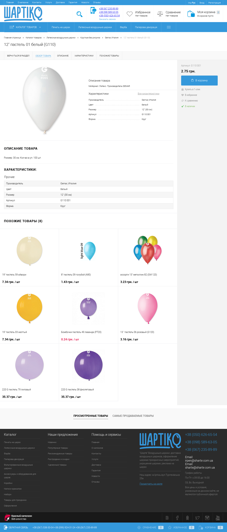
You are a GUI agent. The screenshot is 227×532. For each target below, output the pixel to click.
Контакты (36, 2)
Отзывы (97, 2)
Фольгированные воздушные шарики (18, 467)
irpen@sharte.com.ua (199, 460)
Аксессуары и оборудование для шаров (20, 476)
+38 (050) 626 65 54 (109, 15)
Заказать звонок (107, 19)
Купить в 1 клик (192, 89)
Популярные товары (58, 448)
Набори (7, 494)
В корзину (201, 80)
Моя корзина (208, 12)
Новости (85, 2)
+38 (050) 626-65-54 (201, 434)
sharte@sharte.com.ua (200, 467)
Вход (202, 2)
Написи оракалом (13, 489)
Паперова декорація (146, 27)
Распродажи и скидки (58, 459)
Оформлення (10, 505)
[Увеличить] (44, 100)
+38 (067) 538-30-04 (43, 527)
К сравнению (191, 100)
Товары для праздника (15, 500)
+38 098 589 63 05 (108, 12)
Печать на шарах (61, 27)
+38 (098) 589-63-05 (201, 442)
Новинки (52, 442)
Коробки (8, 483)
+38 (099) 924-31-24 (64, 527)
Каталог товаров (26, 27)
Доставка (60, 2)
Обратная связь (18, 527)
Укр (189, 2)
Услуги (48, 2)
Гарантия (73, 2)
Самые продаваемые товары (133, 416)
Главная (10, 2)
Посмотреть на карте (151, 484)
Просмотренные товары (90, 416)
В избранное (191, 94)
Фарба (123, 27)
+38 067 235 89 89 (108, 8)
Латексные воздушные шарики (95, 27)
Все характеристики (148, 93)
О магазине (23, 2)
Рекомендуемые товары (60, 453)
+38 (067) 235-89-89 (201, 449)
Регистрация (214, 2)
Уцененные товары (57, 465)
